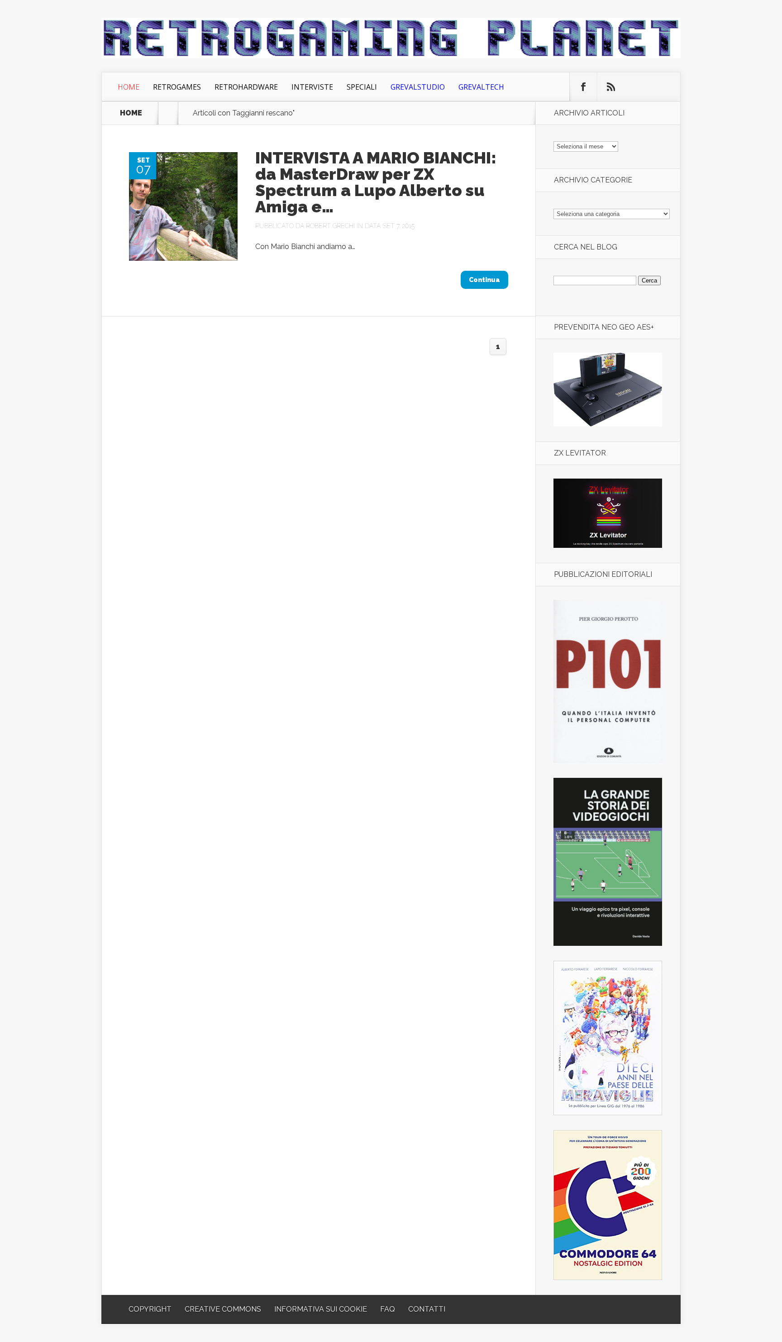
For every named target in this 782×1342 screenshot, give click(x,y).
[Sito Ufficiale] (607, 545)
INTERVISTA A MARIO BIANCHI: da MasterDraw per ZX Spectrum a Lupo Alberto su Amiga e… (375, 182)
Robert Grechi (330, 226)
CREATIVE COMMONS (223, 1309)
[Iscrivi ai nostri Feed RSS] (611, 86)
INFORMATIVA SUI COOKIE (320, 1309)
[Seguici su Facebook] (583, 86)
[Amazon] (607, 424)
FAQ (387, 1309)
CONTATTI (426, 1309)
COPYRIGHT (150, 1309)
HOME (131, 113)
